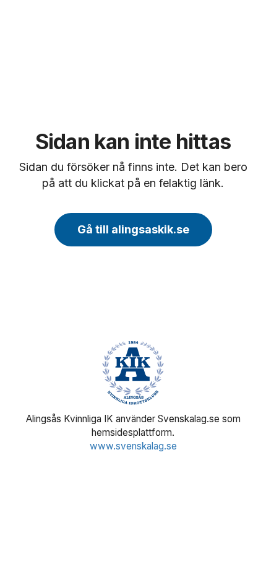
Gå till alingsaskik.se (133, 229)
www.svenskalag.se (133, 446)
